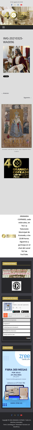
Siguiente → (28, 98)
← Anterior (5, 93)
